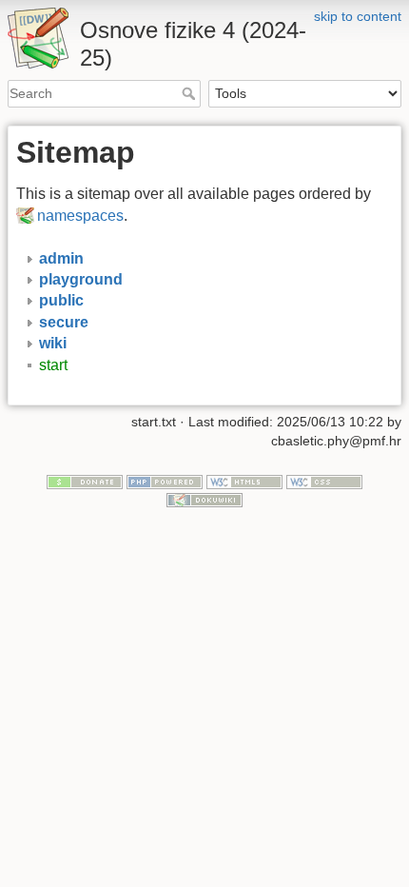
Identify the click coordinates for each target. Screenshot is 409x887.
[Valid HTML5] (244, 480)
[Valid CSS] (324, 480)
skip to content (357, 16)
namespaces (80, 215)
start (53, 365)
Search (191, 93)
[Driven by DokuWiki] (204, 498)
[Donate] (85, 480)
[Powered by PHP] (165, 480)
